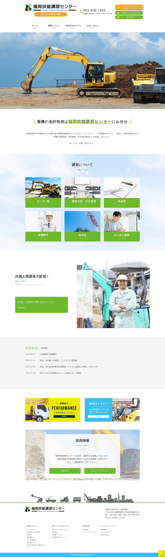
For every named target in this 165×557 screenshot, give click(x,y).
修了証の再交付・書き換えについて (36, 546)
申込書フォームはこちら (131, 13)
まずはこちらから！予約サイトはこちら (130, 7)
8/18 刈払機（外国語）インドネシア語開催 (58, 360)
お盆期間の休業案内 (48, 354)
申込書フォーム (57, 535)
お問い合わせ (104, 535)
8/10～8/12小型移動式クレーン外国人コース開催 (60, 373)
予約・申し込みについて (60, 529)
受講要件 (30, 537)
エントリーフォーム (99, 471)
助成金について (32, 542)
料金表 (29, 535)
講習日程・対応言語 (33, 532)
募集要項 (65, 471)
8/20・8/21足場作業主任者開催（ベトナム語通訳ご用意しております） (70, 367)
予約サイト (55, 532)
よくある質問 (31, 540)
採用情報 (130, 27)
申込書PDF (130, 17)
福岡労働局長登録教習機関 (51, 14)
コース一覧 (30, 529)
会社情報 (111, 27)
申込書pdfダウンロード (59, 537)
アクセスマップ (105, 532)
